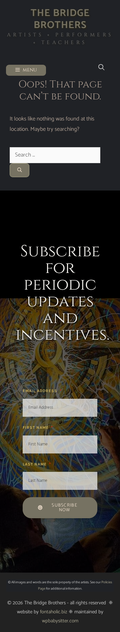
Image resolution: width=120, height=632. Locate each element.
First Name (36, 427)
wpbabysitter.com (60, 621)
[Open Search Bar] (101, 67)
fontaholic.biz (53, 612)
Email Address (41, 390)
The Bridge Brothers (60, 19)
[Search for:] (55, 155)
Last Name (35, 464)
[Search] (19, 170)
